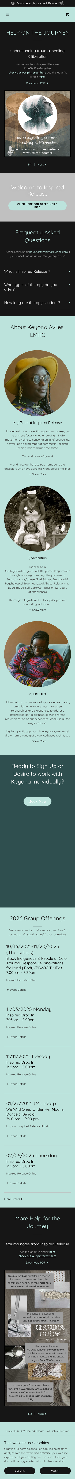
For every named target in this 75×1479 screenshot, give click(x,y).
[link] (67, 14)
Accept (55, 1470)
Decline (20, 1470)
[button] (9, 14)
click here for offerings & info (37, 205)
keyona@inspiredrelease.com (48, 252)
